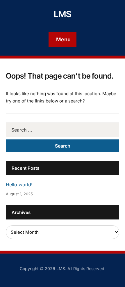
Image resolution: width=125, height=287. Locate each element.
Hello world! (19, 184)
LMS (62, 14)
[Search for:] (62, 130)
